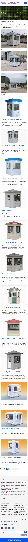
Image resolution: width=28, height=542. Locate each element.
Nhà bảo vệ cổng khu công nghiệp (10, 428)
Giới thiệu (14, 539)
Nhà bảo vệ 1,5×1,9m (7, 274)
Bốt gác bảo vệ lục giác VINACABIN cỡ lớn (12, 307)
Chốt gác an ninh (4, 507)
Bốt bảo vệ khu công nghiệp (19, 509)
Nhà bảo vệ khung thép (19, 507)
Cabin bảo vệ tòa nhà (7, 401)
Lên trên (23, 535)
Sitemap (9, 539)
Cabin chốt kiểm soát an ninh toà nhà (11, 457)
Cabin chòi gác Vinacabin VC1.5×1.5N (11, 372)
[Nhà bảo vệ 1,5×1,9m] (14, 262)
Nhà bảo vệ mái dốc (7, 210)
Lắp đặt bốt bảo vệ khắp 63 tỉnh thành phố (19, 512)
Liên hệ (18, 539)
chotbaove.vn (18, 540)
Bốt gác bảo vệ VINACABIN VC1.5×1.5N (12, 242)
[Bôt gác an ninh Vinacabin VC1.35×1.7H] (14, 107)
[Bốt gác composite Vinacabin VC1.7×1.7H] (14, 166)
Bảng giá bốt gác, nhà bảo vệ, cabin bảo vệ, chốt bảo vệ (7, 520)
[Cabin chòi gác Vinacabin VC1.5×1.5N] (13, 360)
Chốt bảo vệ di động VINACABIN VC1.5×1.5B (13, 145)
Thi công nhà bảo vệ (18, 518)
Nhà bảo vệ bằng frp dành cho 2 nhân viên (13, 338)
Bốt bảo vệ (3, 501)
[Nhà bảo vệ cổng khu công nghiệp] (14, 418)
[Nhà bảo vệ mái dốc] (13, 198)
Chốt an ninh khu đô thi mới (7, 518)
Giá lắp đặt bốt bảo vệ (5, 511)
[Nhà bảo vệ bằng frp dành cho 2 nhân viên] (14, 327)
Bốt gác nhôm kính (18, 503)
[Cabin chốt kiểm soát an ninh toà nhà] (14, 447)
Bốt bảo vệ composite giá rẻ (7, 509)
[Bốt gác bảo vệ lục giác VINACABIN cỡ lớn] (14, 295)
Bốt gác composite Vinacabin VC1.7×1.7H (12, 178)
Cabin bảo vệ (16, 501)
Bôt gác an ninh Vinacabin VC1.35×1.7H (12, 119)
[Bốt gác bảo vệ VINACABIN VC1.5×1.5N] (14, 230)
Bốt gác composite (5, 503)
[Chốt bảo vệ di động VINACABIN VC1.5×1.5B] (14, 136)
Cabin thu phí (4, 505)
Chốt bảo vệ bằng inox (18, 505)
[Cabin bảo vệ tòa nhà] (14, 390)
